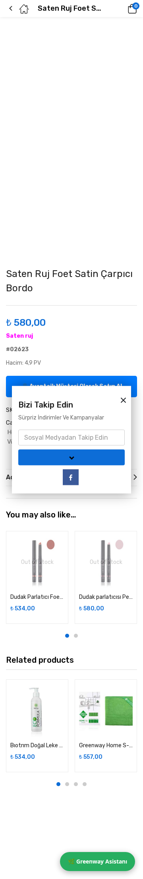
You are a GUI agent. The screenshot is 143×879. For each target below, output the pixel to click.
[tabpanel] (37, 577)
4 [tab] (85, 784)
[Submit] (71, 457)
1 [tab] (67, 636)
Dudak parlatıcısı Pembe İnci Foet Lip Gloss (106, 597)
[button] (121, 9)
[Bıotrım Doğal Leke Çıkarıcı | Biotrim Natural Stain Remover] (37, 710)
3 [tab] (76, 784)
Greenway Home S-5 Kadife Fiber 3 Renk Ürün (106, 745)
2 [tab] (76, 636)
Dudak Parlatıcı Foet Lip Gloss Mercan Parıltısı (37, 597)
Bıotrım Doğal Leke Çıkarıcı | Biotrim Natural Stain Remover (37, 745)
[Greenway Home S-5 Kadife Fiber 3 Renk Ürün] (106, 710)
